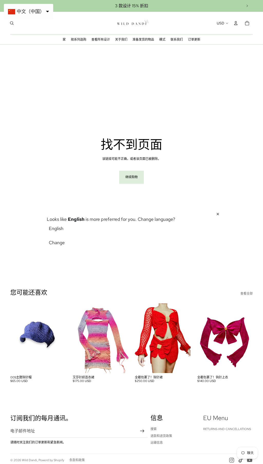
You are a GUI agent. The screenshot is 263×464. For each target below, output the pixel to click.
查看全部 (246, 294)
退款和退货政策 (161, 436)
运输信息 (157, 443)
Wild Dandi (29, 460)
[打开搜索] (11, 23)
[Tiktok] (241, 460)
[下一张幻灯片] (247, 6)
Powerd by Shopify (51, 460)
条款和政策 (77, 460)
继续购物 (131, 177)
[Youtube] (250, 460)
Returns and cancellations (227, 429)
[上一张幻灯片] (14, 338)
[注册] (142, 431)
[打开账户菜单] (235, 23)
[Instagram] (232, 460)
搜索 (154, 429)
